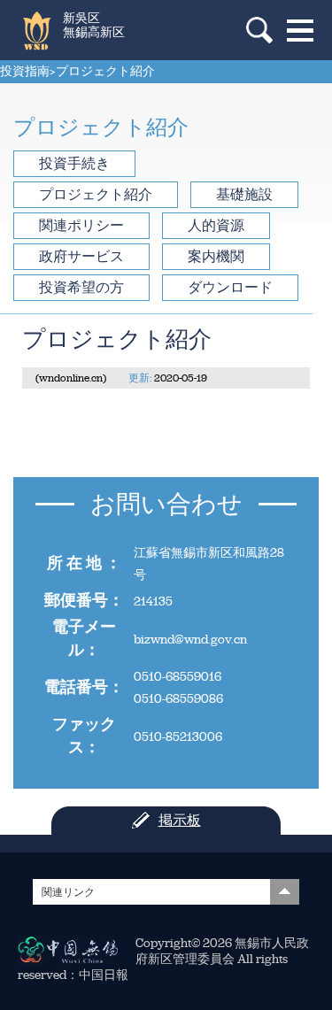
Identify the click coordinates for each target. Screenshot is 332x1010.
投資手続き (74, 163)
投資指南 (25, 71)
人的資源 (216, 225)
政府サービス (81, 256)
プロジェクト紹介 (105, 71)
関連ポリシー (81, 225)
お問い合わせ (166, 504)
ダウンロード (230, 287)
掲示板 (179, 820)
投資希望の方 (81, 287)
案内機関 (216, 256)
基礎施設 (244, 194)
